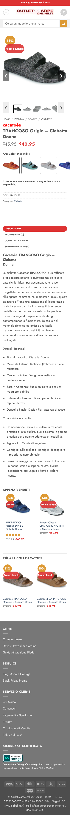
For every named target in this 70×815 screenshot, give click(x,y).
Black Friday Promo (15, 680)
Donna (19, 119)
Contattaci (9, 708)
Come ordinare (12, 639)
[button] (6, 12)
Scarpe (32, 119)
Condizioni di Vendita (16, 728)
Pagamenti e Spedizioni (17, 715)
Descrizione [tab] (13, 228)
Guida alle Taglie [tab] (17, 240)
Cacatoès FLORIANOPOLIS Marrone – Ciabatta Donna (51, 600)
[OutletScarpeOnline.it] (35, 12)
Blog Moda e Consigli (16, 674)
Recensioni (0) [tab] (14, 234)
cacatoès (12, 125)
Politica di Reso (12, 735)
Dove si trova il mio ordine (19, 646)
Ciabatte (46, 119)
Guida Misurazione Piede (18, 652)
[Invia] (63, 23)
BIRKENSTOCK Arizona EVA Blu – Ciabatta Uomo (16, 526)
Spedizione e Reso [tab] (17, 246)
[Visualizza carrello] (63, 12)
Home (6, 119)
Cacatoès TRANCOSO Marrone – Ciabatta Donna (17, 600)
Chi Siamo (9, 702)
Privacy (7, 722)
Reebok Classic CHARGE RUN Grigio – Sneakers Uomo (52, 526)
